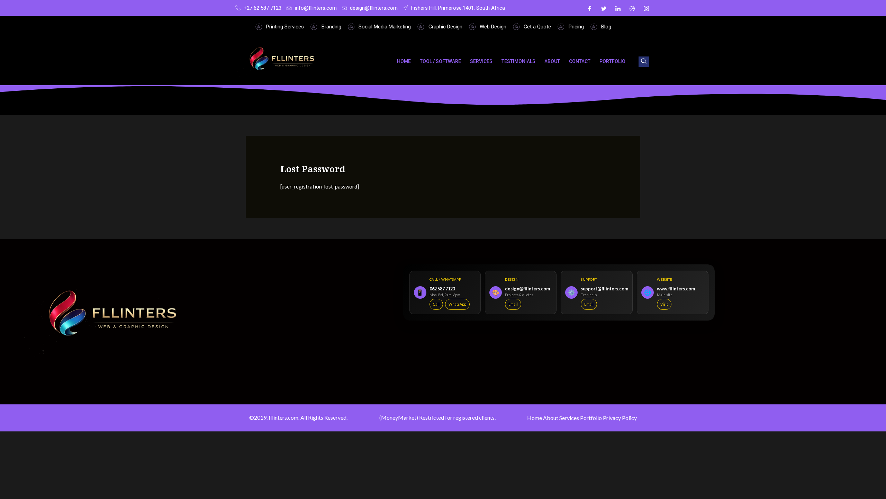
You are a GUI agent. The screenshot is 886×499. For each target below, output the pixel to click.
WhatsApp (457, 304)
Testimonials (518, 61)
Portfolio (612, 61)
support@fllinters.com (604, 288)
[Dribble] (632, 8)
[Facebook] (589, 8)
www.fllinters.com (676, 288)
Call (436, 304)
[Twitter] (603, 8)
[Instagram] (646, 8)
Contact (579, 61)
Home (404, 61)
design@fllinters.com (527, 288)
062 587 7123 (442, 288)
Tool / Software (440, 61)
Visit (664, 304)
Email (513, 304)
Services (481, 61)
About (552, 61)
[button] (644, 61)
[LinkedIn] (618, 8)
